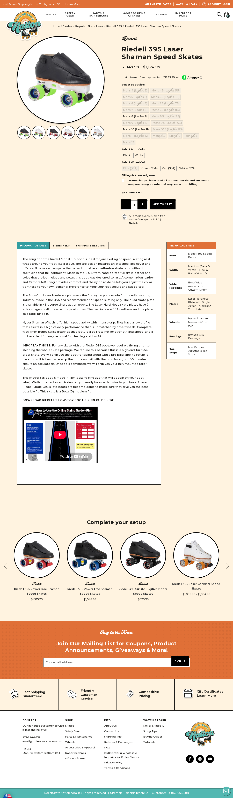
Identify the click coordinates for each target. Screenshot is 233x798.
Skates (51, 14)
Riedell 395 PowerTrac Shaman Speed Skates (36, 591)
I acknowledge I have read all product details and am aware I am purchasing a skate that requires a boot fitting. (168, 182)
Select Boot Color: (134, 149)
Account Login (219, 4)
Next (227, 566)
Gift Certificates (158, 4)
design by (133, 793)
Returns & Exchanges (118, 742)
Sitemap (116, 793)
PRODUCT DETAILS (33, 245)
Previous (5, 566)
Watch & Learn (187, 4)
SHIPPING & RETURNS (90, 245)
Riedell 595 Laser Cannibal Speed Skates (196, 586)
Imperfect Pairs (183, 14)
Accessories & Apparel (134, 14)
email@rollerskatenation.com (42, 741)
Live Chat (226, 791)
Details (134, 223)
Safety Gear (70, 14)
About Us (110, 725)
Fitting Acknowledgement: (140, 175)
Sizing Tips (150, 731)
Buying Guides (153, 736)
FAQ (107, 747)
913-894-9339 (31, 737)
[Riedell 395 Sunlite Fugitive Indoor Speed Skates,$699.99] (143, 555)
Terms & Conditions (117, 768)
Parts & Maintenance (98, 14)
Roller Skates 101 (154, 725)
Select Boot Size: (133, 84)
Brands (161, 14)
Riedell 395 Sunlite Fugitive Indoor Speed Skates (143, 591)
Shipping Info (113, 736)
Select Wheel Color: (135, 162)
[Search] (219, 14)
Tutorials (149, 742)
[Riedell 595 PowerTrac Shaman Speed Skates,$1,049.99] (90, 555)
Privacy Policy (113, 762)
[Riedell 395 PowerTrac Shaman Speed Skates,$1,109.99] (36, 555)
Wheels (70, 742)
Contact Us (111, 731)
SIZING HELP (61, 245)
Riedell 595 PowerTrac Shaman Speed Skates (89, 591)
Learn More (73, 4)
